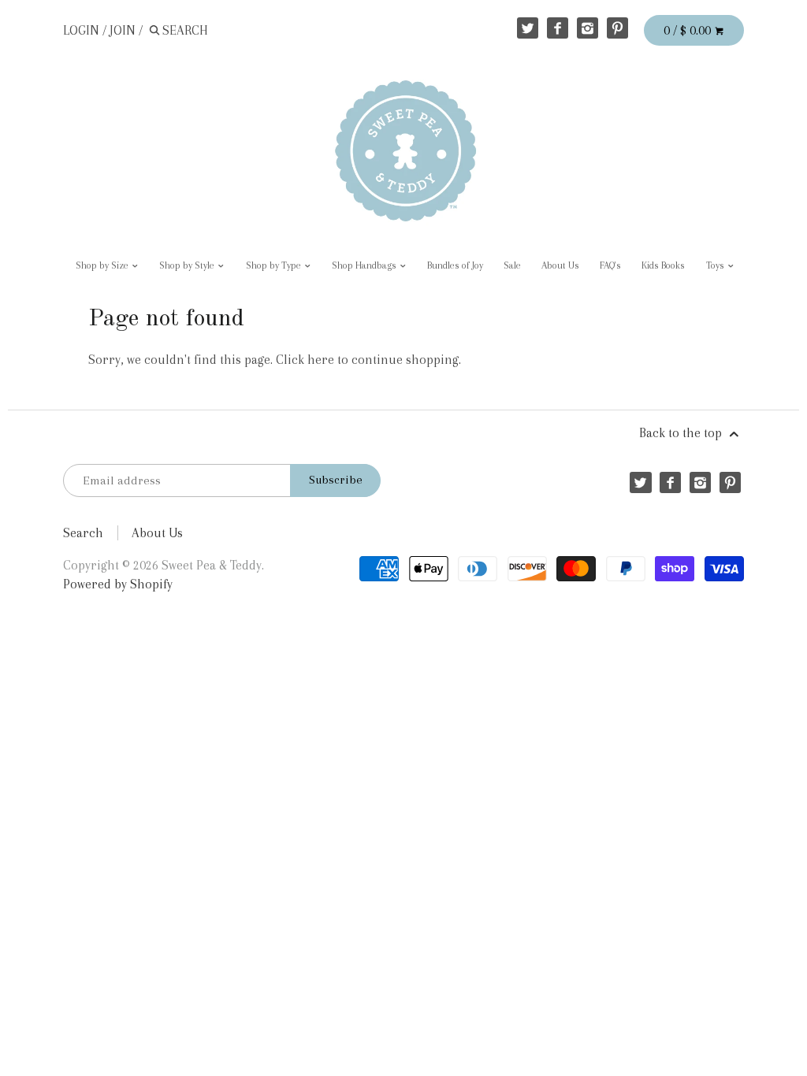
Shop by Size (103, 265)
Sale (512, 265)
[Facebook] (557, 28)
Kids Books (663, 265)
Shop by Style (188, 265)
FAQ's (610, 265)
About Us (560, 265)
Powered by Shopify (118, 584)
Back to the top (682, 432)
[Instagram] (587, 28)
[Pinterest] (617, 28)
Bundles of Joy (455, 265)
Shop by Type (274, 265)
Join (123, 30)
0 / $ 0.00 (689, 30)
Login (81, 30)
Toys (716, 265)
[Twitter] (527, 28)
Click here (305, 359)
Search (83, 532)
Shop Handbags (365, 265)
